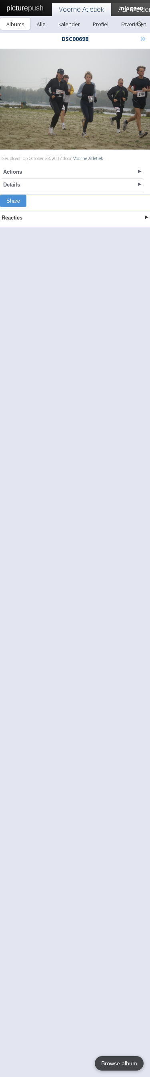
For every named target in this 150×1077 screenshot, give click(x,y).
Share (13, 201)
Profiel (100, 24)
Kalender (69, 24)
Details (11, 185)
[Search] (139, 24)
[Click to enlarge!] (75, 99)
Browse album (119, 1063)
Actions (12, 172)
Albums (15, 24)
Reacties (12, 218)
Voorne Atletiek (81, 9)
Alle (41, 24)
